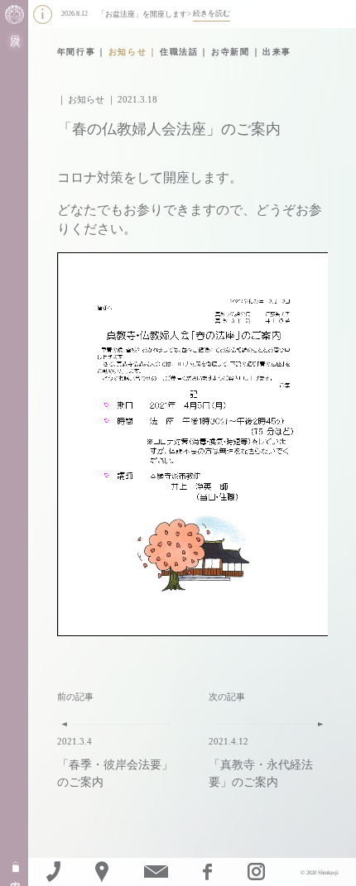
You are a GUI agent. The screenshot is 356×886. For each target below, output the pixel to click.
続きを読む (211, 13)
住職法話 (179, 51)
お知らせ (127, 51)
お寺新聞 (230, 51)
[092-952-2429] (53, 872)
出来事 (276, 51)
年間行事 (76, 51)
